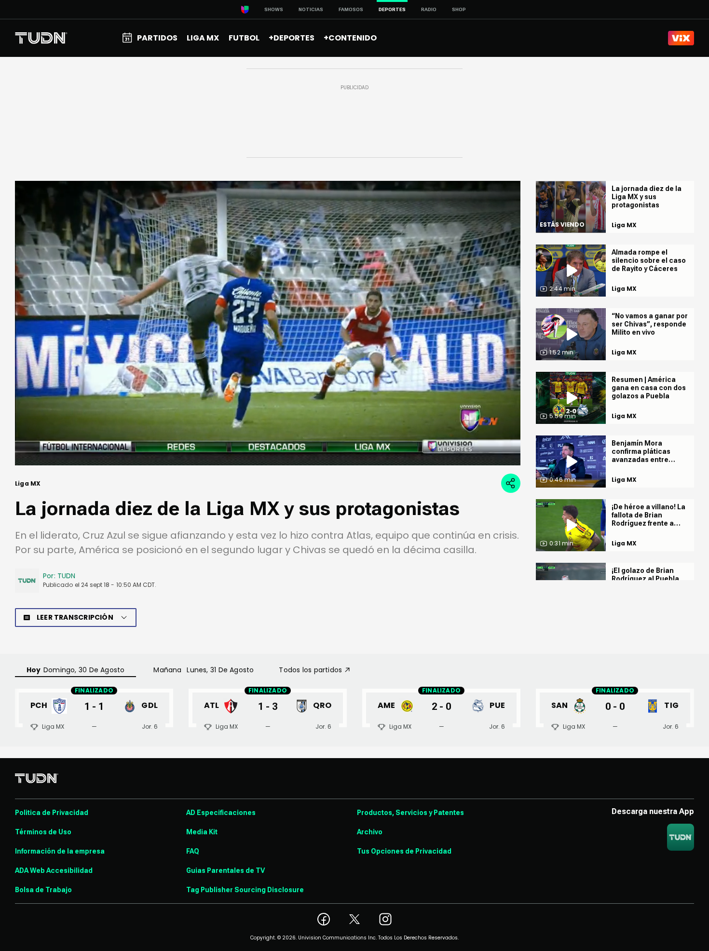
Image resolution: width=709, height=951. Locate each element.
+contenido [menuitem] (350, 37)
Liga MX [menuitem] (203, 37)
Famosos (351, 9)
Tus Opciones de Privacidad (404, 851)
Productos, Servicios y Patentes (410, 812)
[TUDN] (41, 38)
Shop (459, 9)
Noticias (311, 9)
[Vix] (681, 38)
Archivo (369, 832)
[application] (267, 323)
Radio (428, 9)
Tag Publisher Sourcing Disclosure (245, 890)
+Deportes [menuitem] (291, 37)
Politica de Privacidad (51, 812)
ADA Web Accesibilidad (54, 870)
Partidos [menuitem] (157, 37)
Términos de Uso (43, 832)
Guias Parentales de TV (225, 870)
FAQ (192, 851)
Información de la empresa (60, 851)
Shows (273, 9)
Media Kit (202, 832)
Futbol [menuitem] (244, 37)
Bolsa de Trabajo (43, 890)
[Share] (510, 483)
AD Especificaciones (221, 812)
